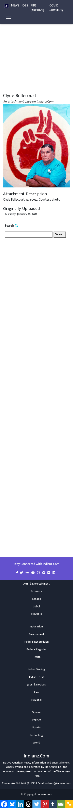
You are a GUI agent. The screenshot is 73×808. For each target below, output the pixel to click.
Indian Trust (36, 677)
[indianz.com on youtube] (33, 572)
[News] (6, 6)
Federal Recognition (37, 641)
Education (36, 626)
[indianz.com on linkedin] (54, 572)
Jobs (25, 5)
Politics (36, 720)
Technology (36, 735)
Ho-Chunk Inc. (53, 767)
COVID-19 (36, 614)
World (36, 742)
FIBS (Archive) (37, 8)
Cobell (36, 606)
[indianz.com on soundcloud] (27, 572)
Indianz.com (45, 794)
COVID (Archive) (56, 8)
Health (37, 657)
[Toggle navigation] (8, 18)
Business (36, 591)
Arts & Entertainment (36, 583)
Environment (36, 634)
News (15, 5)
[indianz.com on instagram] (39, 572)
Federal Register (36, 649)
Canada (36, 598)
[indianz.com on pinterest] (44, 572)
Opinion (36, 712)
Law (36, 692)
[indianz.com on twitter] (22, 572)
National (36, 699)
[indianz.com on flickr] (49, 572)
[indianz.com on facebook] (17, 572)
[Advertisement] (36, 54)
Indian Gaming (36, 669)
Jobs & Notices (36, 684)
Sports (36, 727)
